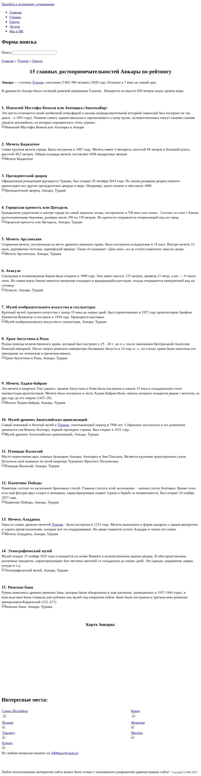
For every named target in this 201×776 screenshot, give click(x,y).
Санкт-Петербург (15, 710)
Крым (135, 710)
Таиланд (8, 732)
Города (14, 21)
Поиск (7, 52)
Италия (7, 722)
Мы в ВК (16, 31)
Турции (38, 82)
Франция (138, 722)
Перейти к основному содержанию (28, 4)
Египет (7, 742)
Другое (14, 26)
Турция (22, 60)
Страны (15, 17)
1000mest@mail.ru (64, 752)
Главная (15, 12)
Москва (137, 732)
